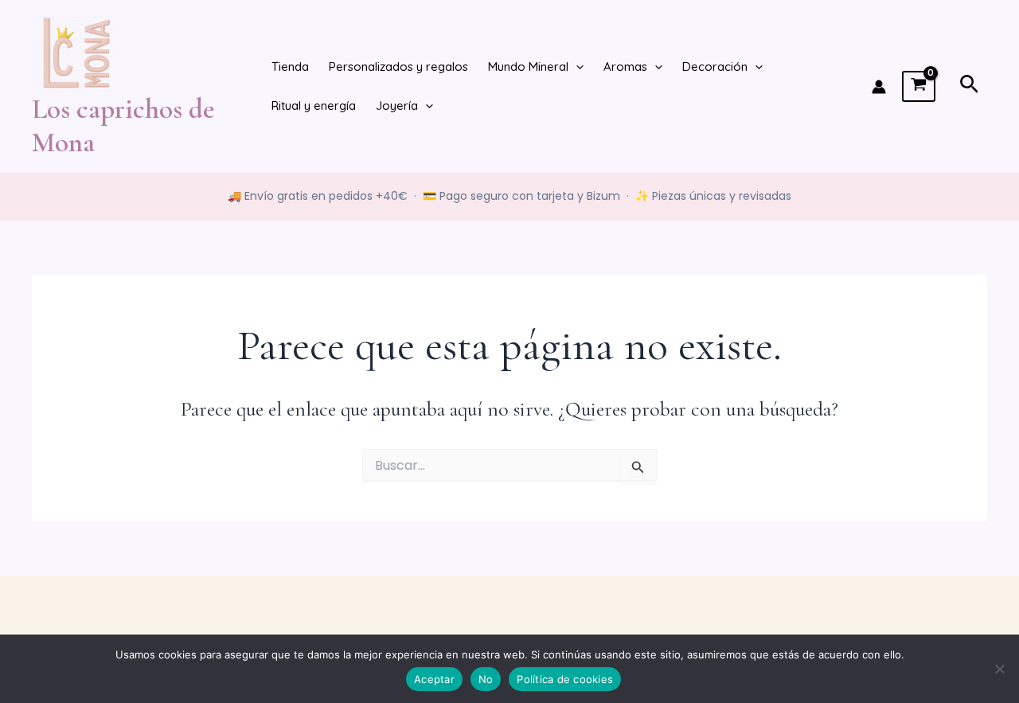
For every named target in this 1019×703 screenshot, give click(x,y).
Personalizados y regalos (398, 66)
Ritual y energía (313, 105)
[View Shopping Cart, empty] (918, 87)
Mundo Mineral (528, 66)
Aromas (625, 66)
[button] (576, 67)
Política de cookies (565, 679)
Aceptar (434, 679)
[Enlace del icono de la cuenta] (879, 87)
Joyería (397, 105)
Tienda (290, 66)
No (486, 679)
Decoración (715, 66)
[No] (999, 669)
